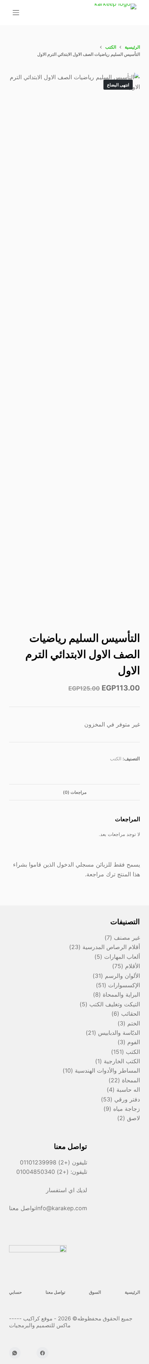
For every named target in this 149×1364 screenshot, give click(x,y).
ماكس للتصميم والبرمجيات (40, 1325)
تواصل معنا (55, 1292)
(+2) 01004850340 (43, 1171)
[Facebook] (42, 1353)
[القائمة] (16, 12)
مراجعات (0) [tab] (74, 792)
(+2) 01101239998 (45, 1162)
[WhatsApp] (15, 1353)
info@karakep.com (61, 1208)
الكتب (116, 758)
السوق (95, 1292)
